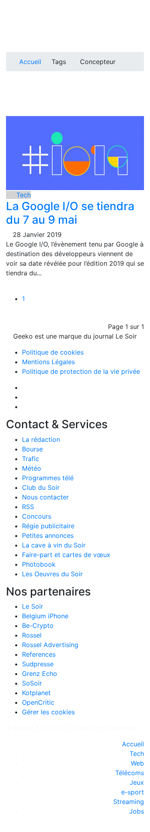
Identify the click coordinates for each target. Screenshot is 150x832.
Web (137, 763)
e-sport (132, 792)
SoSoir (32, 683)
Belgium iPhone (45, 616)
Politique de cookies (53, 352)
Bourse (32, 449)
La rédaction (41, 439)
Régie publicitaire (48, 526)
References (39, 654)
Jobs (136, 811)
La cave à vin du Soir (54, 545)
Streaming (128, 802)
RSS (28, 507)
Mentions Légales (48, 362)
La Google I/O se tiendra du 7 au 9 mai (70, 213)
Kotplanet (36, 693)
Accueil (30, 62)
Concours (36, 516)
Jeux (137, 782)
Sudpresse (38, 664)
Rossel (32, 635)
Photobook (39, 564)
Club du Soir (41, 487)
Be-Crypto (38, 625)
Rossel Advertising (50, 645)
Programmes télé (48, 478)
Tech (22, 195)
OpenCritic (38, 702)
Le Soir (32, 606)
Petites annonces (48, 535)
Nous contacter (45, 497)
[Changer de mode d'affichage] (140, 23)
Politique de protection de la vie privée (81, 371)
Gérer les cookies (48, 712)
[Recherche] (141, 33)
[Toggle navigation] (14, 9)
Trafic (30, 459)
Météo (31, 468)
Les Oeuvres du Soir (52, 574)
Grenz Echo (39, 674)
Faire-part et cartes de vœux (66, 555)
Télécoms (129, 773)
